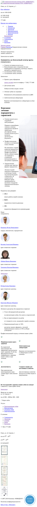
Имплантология (13, 31)
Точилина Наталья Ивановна (9, 267)
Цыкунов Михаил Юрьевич (9, 303)
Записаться (4, 273)
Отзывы (6, 420)
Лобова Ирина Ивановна (8, 261)
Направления (8, 36)
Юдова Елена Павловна (8, 286)
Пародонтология (13, 32)
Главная (3, 47)
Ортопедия (11, 28)
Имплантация (8, 408)
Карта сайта (6, 400)
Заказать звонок (5, 45)
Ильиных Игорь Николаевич (9, 227)
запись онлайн (8, 82)
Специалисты (8, 39)
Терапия (10, 26)
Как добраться (5, 9)
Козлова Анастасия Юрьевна (9, 244)
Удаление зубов (9, 409)
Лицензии (7, 419)
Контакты (7, 42)
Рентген (10, 34)
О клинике (7, 37)
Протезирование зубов (11, 406)
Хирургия (11, 29)
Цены (6, 41)
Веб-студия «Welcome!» (8, 504)
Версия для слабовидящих (9, 23)
